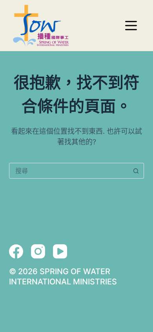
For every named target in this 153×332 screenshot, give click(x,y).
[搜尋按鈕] (136, 170)
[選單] (131, 25)
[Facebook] (16, 251)
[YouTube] (60, 251)
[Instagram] (38, 251)
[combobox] (68, 171)
